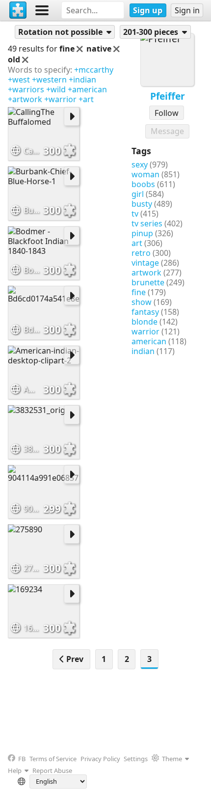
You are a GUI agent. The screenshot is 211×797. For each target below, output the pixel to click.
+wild (56, 89)
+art (86, 99)
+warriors (26, 89)
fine (139, 292)
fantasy (145, 311)
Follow (167, 113)
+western (49, 79)
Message (167, 131)
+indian (82, 79)
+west (19, 79)
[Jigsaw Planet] (18, 10)
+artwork (25, 99)
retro (141, 252)
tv (135, 213)
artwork (146, 272)
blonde (145, 321)
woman (145, 174)
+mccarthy (93, 69)
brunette (148, 282)
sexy (140, 164)
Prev (73, 659)
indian (143, 351)
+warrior (60, 99)
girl (138, 194)
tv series (147, 223)
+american (87, 89)
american (149, 341)
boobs (143, 184)
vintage (145, 262)
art (137, 243)
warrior (145, 331)
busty (142, 203)
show (142, 302)
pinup (142, 233)
